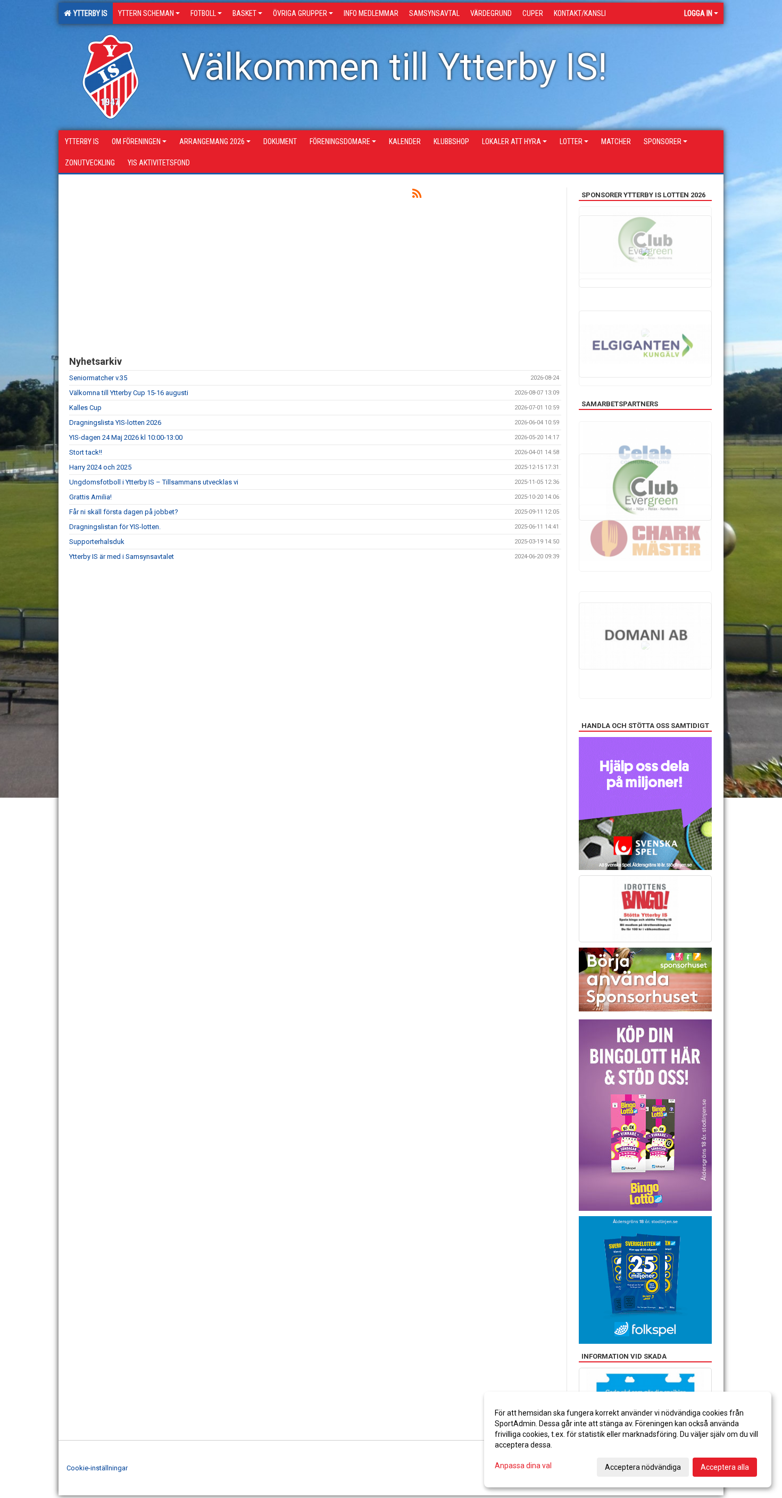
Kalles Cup (85, 408)
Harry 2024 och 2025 (100, 467)
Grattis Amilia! (90, 497)
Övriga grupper (300, 13)
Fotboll (203, 13)
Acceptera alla (725, 1467)
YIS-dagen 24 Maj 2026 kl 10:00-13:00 (125, 437)
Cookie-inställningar (97, 1468)
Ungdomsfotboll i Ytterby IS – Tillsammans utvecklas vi (153, 482)
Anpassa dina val (523, 1465)
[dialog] (627, 1439)
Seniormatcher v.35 (98, 378)
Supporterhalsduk (96, 542)
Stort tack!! (85, 452)
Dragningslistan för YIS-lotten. (115, 527)
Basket (244, 13)
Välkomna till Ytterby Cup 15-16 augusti (128, 393)
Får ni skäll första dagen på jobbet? (123, 512)
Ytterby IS (88, 13)
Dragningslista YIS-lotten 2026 (115, 422)
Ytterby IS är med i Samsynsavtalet (121, 556)
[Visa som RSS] (416, 195)
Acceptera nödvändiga (643, 1467)
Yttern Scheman (146, 13)
